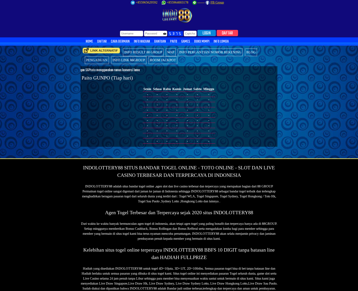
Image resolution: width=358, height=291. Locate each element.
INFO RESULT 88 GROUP (143, 52)
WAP (170, 52)
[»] (101, 50)
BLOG (251, 52)
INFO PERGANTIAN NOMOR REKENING (210, 52)
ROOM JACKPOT (163, 60)
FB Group (217, 2)
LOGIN (207, 33)
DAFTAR (227, 33)
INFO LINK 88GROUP (128, 60)
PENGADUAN (97, 60)
